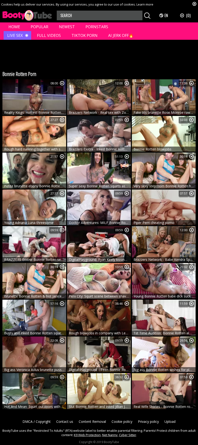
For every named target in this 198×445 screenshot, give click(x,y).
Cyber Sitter (127, 435)
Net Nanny (110, 435)
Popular (39, 26)
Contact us (64, 421)
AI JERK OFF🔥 (121, 35)
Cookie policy (122, 421)
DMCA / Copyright (36, 421)
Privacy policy (148, 421)
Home (14, 26)
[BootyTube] (27, 15)
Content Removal (92, 421)
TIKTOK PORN (84, 35)
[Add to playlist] (62, 83)
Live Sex (15, 35)
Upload (170, 421)
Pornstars (96, 26)
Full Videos (49, 35)
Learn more (144, 4)
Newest (67, 26)
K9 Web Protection (87, 435)
